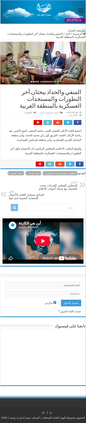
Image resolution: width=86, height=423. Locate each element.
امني (42, 112)
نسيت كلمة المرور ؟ (69, 311)
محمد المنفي (16, 173)
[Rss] (50, 412)
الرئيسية (78, 33)
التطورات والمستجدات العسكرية (60, 173)
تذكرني (49, 302)
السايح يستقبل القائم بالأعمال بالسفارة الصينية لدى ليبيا (26, 195)
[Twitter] (43, 412)
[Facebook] (47, 412)
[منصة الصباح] (43, 12)
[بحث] (14, 207)
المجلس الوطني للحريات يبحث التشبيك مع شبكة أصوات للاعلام (58, 185)
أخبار (68, 33)
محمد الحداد (33, 173)
